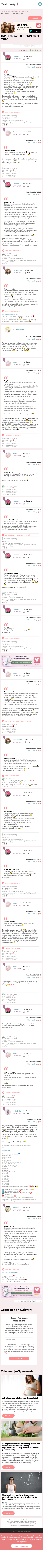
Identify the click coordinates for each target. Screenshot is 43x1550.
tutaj (5, 1353)
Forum (3, 11)
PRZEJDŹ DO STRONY (21, 1546)
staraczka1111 (18, 270)
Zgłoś (39, 67)
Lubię (33, 67)
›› (39, 45)
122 (24, 46)
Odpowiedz (34, 18)
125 (33, 46)
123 (27, 46)
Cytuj (28, 67)
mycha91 (16, 1208)
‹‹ (14, 45)
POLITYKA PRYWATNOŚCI (24, 1532)
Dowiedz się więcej (21, 1541)
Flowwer (16, 56)
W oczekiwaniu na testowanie (17, 11)
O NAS (14, 1532)
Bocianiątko (17, 1111)
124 (30, 46)
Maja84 (15, 132)
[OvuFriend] (9, 5)
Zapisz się (19, 1358)
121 (21, 46)
